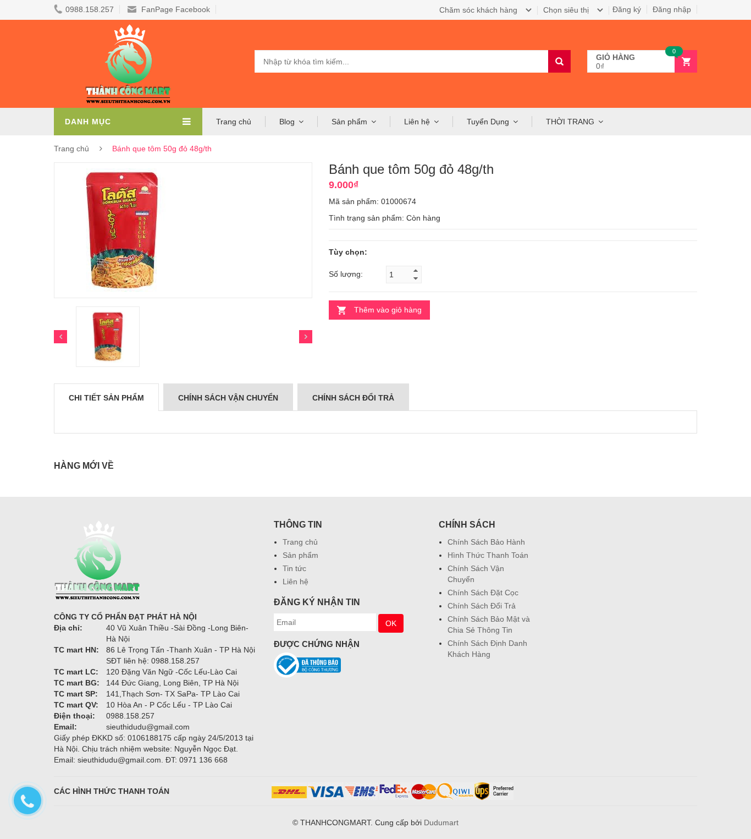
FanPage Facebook (174, 9)
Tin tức (294, 568)
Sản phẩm (349, 121)
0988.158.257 (89, 9)
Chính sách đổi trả (353, 397)
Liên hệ (295, 581)
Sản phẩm (300, 555)
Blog (287, 121)
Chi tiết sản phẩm (106, 397)
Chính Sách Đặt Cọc (483, 592)
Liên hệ (417, 121)
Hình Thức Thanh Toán (488, 555)
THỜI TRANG (570, 121)
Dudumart (441, 822)
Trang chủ (300, 542)
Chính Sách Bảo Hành (486, 542)
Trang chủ (233, 121)
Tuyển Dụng (488, 121)
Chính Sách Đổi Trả (482, 605)
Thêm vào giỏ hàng (388, 309)
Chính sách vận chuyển (228, 397)
